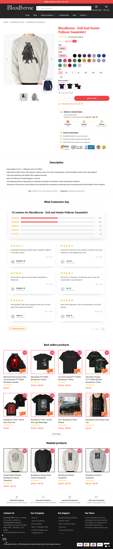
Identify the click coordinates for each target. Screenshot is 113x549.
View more (56, 434)
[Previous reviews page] (92, 329)
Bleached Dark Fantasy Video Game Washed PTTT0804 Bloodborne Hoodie (15, 379)
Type (60, 45)
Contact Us (62, 527)
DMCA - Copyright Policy (39, 527)
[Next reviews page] (103, 329)
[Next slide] (51, 59)
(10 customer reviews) (75, 37)
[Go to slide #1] (23, 97)
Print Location (63, 80)
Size (59, 69)
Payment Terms (63, 521)
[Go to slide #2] (35, 97)
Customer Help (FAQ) (65, 530)
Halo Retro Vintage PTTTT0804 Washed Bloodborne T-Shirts (94, 379)
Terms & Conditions (38, 521)
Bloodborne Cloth (17, 22)
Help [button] (109, 546)
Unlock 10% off (4, 539)
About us (34, 518)
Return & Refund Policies (66, 524)
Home (6, 22)
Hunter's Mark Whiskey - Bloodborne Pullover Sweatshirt (13, 478)
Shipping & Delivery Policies (67, 518)
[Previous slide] (7, 59)
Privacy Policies (36, 524)
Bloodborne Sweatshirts (36, 22)
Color (60, 52)
